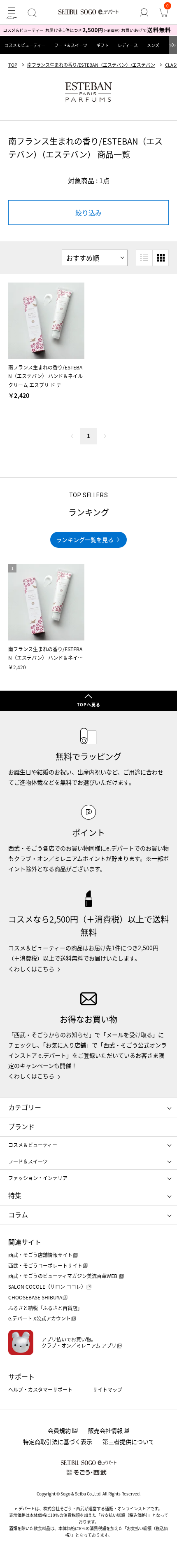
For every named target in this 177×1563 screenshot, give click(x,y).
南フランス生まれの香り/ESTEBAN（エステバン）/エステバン (91, 65)
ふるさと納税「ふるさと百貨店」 (45, 1307)
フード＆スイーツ (70, 45)
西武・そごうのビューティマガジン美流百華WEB (63, 1275)
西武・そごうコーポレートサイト (45, 1265)
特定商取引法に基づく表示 (57, 1441)
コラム (18, 1215)
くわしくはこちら (31, 969)
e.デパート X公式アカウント (39, 1318)
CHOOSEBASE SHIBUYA (35, 1297)
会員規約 (59, 1430)
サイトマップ (107, 1389)
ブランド (21, 1126)
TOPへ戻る (88, 704)
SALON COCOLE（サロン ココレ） (47, 1286)
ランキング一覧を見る (85, 539)
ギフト (102, 45)
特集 (14, 1195)
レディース (128, 45)
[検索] (32, 12)
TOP (12, 65)
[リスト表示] (144, 258)
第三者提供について (128, 1441)
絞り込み (88, 212)
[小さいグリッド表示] (160, 258)
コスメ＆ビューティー (25, 45)
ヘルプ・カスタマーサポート (40, 1389)
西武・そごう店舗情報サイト (40, 1254)
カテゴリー (24, 1107)
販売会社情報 (105, 1430)
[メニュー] (11, 12)
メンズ (153, 45)
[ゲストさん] (144, 12)
